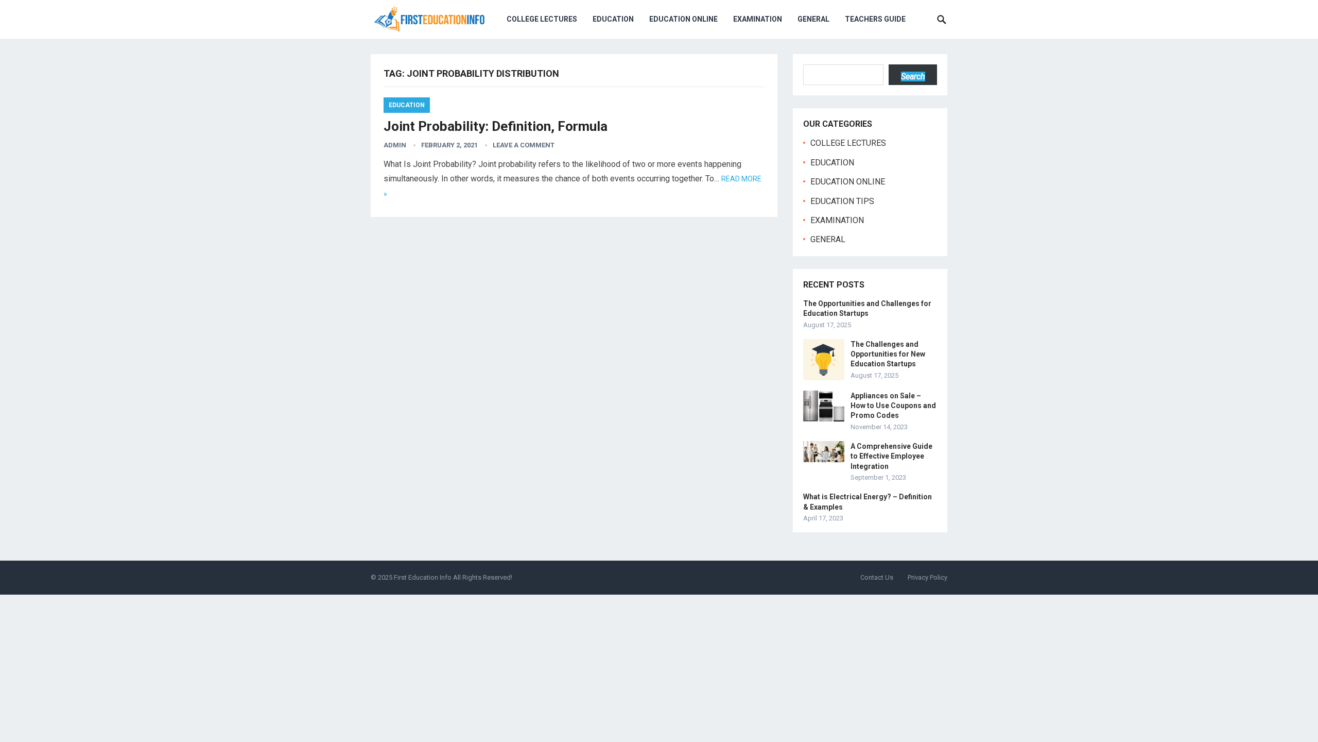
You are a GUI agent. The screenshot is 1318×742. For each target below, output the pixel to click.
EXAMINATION (757, 19)
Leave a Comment (523, 145)
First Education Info (423, 577)
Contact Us (876, 577)
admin (395, 145)
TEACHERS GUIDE (875, 19)
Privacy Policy (927, 577)
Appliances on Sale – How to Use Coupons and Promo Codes (893, 405)
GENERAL (813, 19)
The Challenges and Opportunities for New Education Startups (888, 354)
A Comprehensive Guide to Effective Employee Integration (891, 456)
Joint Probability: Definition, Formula (496, 126)
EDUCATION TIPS (842, 201)
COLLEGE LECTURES (542, 19)
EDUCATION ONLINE (683, 19)
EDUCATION (613, 19)
